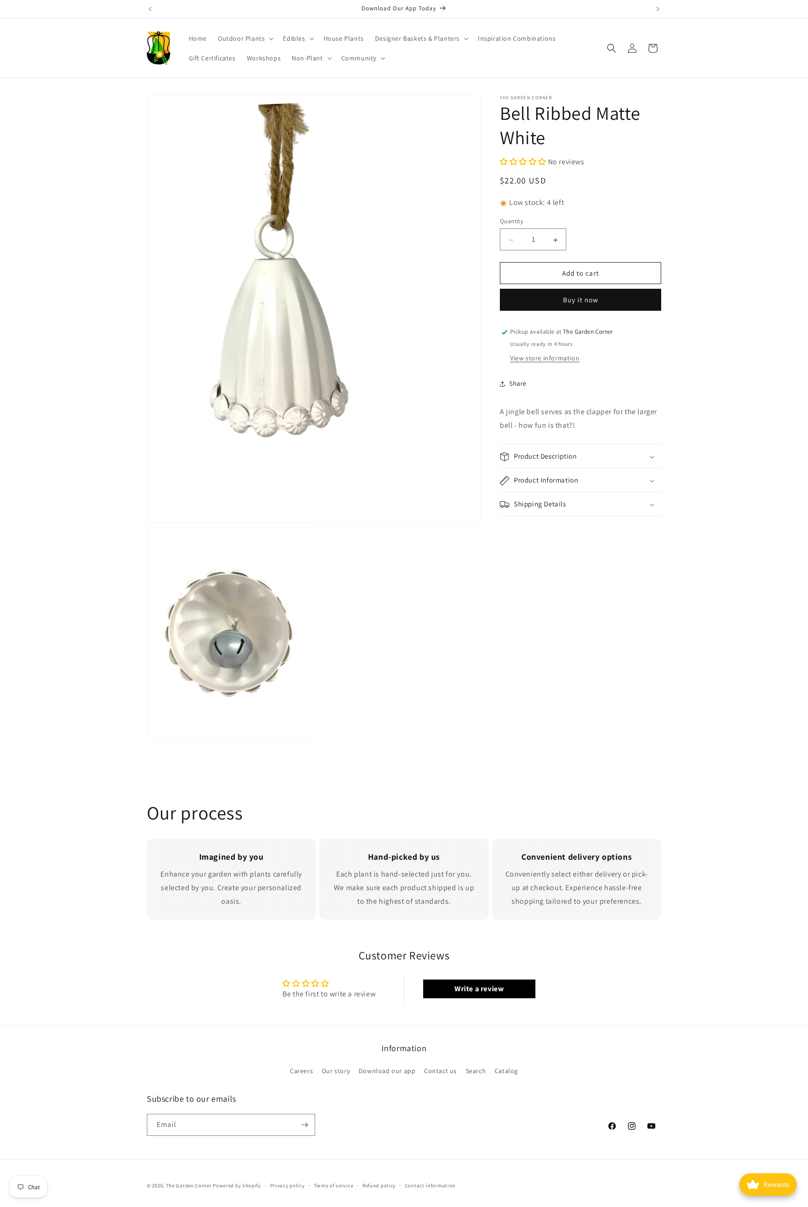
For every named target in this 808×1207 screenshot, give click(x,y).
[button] (244, 38)
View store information (544, 358)
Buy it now (581, 300)
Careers (301, 1071)
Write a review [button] (479, 989)
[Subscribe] (304, 1125)
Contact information (430, 1185)
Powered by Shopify (237, 1185)
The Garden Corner (189, 1185)
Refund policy (379, 1185)
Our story (336, 1071)
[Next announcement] (658, 9)
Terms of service (333, 1185)
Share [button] (518, 383)
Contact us (440, 1071)
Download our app (387, 1071)
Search (476, 1071)
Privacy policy (287, 1185)
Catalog (506, 1071)
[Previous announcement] (150, 9)
